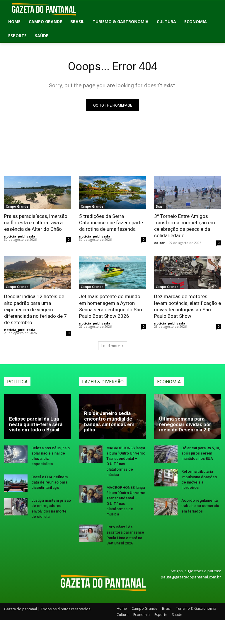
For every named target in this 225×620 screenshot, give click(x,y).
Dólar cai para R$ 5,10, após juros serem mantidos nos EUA (200, 453)
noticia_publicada (19, 236)
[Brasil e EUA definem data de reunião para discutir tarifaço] (16, 483)
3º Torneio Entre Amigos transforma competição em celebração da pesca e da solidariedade (184, 225)
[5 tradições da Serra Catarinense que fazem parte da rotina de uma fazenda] (112, 192)
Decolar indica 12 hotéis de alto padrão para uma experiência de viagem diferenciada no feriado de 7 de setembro (35, 309)
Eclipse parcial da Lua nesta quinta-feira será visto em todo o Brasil (35, 424)
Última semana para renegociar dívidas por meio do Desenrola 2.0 (185, 424)
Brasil (160, 206)
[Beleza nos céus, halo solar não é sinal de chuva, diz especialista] (16, 454)
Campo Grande (17, 206)
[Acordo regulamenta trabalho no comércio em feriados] (166, 506)
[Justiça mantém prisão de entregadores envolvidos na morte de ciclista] (16, 506)
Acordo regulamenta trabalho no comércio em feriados (200, 505)
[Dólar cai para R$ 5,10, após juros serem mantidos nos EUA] (166, 454)
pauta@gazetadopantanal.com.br (191, 577)
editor (159, 242)
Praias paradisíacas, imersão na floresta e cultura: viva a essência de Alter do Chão (35, 222)
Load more (110, 345)
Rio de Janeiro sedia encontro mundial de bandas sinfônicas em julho (109, 421)
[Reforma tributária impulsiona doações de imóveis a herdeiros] (166, 477)
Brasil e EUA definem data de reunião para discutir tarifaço (49, 482)
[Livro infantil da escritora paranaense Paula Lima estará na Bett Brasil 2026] (91, 533)
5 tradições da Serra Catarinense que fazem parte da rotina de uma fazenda (111, 222)
